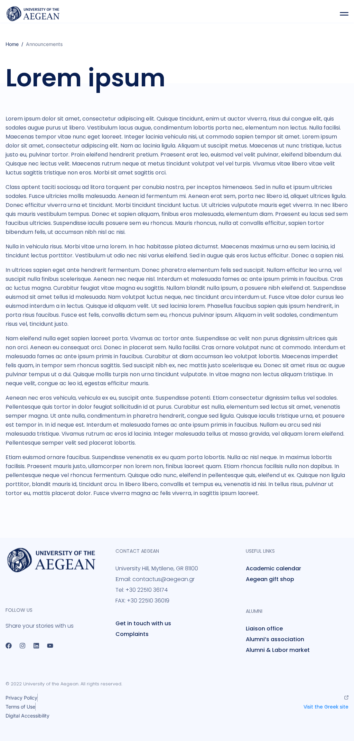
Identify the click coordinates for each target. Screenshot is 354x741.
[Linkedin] (36, 646)
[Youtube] (50, 646)
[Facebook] (9, 646)
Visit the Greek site (326, 706)
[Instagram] (22, 646)
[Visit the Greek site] (346, 697)
